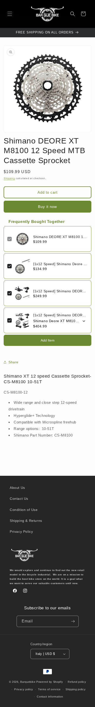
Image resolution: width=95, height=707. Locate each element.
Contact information (50, 696)
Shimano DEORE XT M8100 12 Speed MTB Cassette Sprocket (60, 237)
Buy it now (47, 207)
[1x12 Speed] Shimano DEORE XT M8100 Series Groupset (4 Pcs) (60, 291)
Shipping (9, 178)
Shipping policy (76, 689)
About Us (17, 488)
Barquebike (27, 681)
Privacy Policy (21, 531)
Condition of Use (24, 510)
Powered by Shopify (49, 681)
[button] (9, 13)
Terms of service (49, 689)
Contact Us (19, 498)
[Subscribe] (73, 621)
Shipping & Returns (26, 521)
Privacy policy (23, 689)
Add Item (48, 340)
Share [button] (14, 362)
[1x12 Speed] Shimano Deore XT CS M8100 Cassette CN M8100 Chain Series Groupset (60, 264)
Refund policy (77, 681)
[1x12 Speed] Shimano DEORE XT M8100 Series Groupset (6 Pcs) (60, 315)
